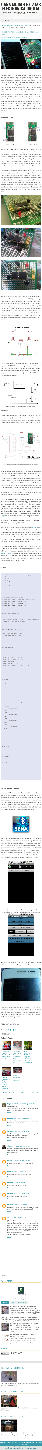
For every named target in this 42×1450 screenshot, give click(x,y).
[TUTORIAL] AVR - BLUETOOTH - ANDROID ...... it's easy (20, 33)
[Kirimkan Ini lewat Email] (3, 1034)
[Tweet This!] (8, 1030)
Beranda (22, 1093)
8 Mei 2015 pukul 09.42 (21, 1171)
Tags (12, 1302)
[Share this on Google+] (10, 1030)
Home (3, 25)
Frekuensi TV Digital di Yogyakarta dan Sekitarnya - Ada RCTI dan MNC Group (23, 1307)
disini (34, 527)
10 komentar (23, 37)
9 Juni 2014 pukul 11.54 (21, 1131)
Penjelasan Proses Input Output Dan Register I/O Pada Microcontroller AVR (17, 1057)
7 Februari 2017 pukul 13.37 (22, 1204)
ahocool (10, 1146)
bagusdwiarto (12, 1104)
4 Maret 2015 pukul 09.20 (22, 1160)
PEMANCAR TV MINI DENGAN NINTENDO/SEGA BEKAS (19, 1317)
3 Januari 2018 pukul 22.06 (19, 1217)
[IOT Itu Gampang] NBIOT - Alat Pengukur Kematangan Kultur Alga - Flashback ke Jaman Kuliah (28, 1058)
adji (8, 1217)
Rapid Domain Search (31, 1448)
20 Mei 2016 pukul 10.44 (21, 1182)
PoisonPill (10, 1160)
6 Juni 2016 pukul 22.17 (21, 1193)
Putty (2, 516)
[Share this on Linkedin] (16, 1030)
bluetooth (10, 25)
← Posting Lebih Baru (7, 1093)
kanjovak (10, 1171)
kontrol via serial (6, 553)
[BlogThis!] (5, 1034)
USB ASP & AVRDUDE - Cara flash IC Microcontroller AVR (6, 1055)
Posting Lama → (36, 1093)
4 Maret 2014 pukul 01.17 (22, 1118)
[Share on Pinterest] (13, 1030)
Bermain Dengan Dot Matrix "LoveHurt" (16, 1078)
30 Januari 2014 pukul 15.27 (25, 1104)
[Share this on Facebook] (6, 1030)
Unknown (10, 1118)
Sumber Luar (22, 1302)
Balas (9, 1112)
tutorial (26, 25)
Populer (5, 1302)
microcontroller (18, 25)
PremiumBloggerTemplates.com (14, 1448)
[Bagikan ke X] (7, 1034)
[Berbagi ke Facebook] (9, 1034)
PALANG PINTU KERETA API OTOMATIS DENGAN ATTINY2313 (23, 1335)
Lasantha (33, 1447)
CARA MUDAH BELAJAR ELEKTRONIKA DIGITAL (21, 6)
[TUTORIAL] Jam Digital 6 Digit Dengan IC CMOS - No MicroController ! (24, 1324)
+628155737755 (21, 1295)
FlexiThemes (15, 1447)
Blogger (24, 1444)
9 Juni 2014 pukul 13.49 (23, 1146)
